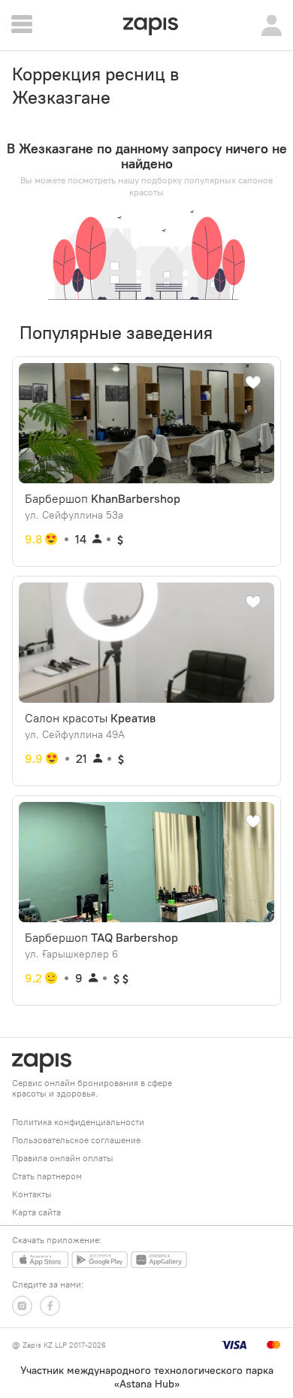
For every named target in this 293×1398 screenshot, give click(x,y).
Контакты (32, 1194)
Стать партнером (47, 1176)
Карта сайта (36, 1212)
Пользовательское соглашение (76, 1139)
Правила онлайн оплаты (62, 1157)
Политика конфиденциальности (78, 1121)
